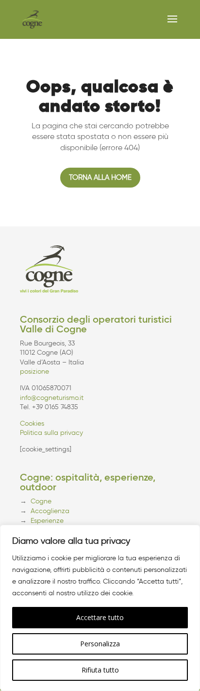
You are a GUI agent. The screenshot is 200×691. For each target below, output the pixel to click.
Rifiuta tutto (100, 669)
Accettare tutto (100, 617)
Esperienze (47, 521)
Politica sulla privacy (51, 433)
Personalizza (100, 643)
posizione (34, 371)
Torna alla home (100, 177)
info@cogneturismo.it (51, 398)
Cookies (32, 423)
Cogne (41, 501)
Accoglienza (50, 511)
